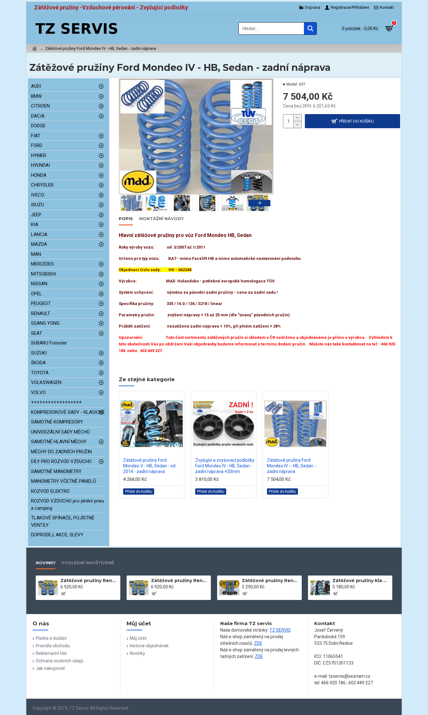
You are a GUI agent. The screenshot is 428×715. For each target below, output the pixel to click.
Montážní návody (161, 218)
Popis (126, 218)
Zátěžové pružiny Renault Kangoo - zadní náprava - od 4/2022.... (271, 580)
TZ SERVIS (280, 630)
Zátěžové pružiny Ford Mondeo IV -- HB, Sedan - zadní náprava (291, 466)
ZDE (258, 643)
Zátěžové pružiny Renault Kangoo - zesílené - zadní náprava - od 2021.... (89, 580)
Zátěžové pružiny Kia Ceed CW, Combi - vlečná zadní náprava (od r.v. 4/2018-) (361, 580)
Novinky (45, 562)
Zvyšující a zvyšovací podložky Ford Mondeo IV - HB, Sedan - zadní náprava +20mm (224, 466)
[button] (130, 203)
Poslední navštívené (88, 562)
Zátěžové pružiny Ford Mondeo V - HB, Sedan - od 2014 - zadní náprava (149, 466)
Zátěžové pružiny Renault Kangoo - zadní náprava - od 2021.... (180, 580)
